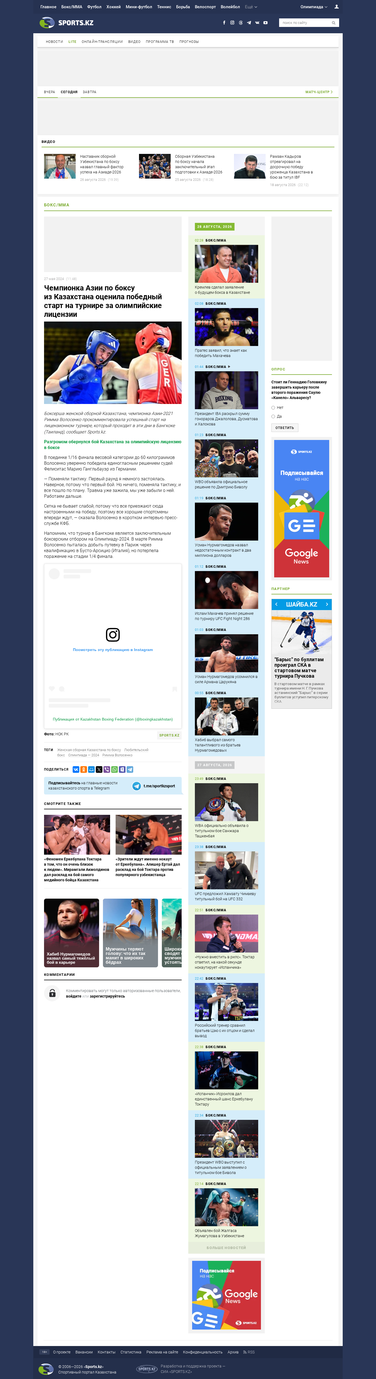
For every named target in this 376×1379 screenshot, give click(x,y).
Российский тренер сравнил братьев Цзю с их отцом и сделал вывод (225, 1030)
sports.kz (169, 735)
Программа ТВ (160, 42)
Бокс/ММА (71, 6)
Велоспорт (205, 6)
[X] (98, 769)
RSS (251, 1352)
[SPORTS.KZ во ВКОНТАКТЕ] (257, 23)
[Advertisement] (188, 68)
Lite (73, 42)
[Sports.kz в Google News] (226, 1328)
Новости (54, 42)
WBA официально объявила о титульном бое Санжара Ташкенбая (222, 830)
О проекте (61, 1352)
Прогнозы (189, 42)
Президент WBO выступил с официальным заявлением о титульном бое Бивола (221, 1167)
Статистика (131, 1352)
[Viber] (105, 769)
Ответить (285, 428)
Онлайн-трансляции (102, 42)
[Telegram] (129, 769)
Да (279, 416)
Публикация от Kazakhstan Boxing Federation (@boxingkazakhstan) (113, 719)
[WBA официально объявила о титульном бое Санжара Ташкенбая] (226, 802)
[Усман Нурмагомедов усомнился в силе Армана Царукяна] (226, 653)
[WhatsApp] (113, 769)
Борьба (183, 6)
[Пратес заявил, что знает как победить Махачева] (226, 327)
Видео (134, 42)
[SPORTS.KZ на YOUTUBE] (265, 23)
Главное (48, 6)
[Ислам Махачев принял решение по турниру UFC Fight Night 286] (226, 590)
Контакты (107, 1352)
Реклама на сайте (162, 1352)
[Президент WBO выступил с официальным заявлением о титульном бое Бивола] (226, 1139)
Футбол (94, 6)
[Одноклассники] (82, 769)
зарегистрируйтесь (107, 996)
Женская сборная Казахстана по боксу (89, 750)
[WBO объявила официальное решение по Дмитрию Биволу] (226, 458)
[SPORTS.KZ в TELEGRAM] (249, 23)
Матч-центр (318, 92)
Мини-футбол (139, 6)
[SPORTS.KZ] (301, 508)
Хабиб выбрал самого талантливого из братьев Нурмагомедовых (218, 745)
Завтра (90, 92)
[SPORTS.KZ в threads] (241, 23)
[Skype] (121, 769)
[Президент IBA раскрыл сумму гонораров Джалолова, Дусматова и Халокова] (226, 390)
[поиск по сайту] (333, 23)
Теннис (164, 6)
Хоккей (114, 6)
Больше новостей (226, 1248)
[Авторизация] (333, 6)
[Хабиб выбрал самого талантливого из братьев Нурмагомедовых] (226, 716)
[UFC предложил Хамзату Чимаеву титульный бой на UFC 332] (226, 870)
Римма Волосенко (117, 755)
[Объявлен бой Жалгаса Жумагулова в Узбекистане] (226, 1207)
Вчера (50, 92)
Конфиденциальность (203, 1352)
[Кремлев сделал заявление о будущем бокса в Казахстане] (226, 264)
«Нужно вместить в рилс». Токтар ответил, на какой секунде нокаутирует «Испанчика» (225, 962)
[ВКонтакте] (75, 769)
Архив (233, 1352)
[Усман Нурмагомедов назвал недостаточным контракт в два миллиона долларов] (226, 522)
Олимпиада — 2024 (83, 755)
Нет (280, 407)
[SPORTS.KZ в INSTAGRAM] (232, 23)
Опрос (278, 369)
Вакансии (84, 1352)
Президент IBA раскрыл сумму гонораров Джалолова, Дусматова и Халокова (226, 418)
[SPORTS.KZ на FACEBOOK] (224, 23)
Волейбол (230, 6)
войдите (73, 996)
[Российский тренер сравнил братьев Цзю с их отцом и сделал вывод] (226, 1002)
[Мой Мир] (90, 769)
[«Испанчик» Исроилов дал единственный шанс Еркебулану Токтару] (226, 1070)
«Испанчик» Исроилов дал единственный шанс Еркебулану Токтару (224, 1099)
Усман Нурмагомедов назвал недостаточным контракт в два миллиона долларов (223, 550)
